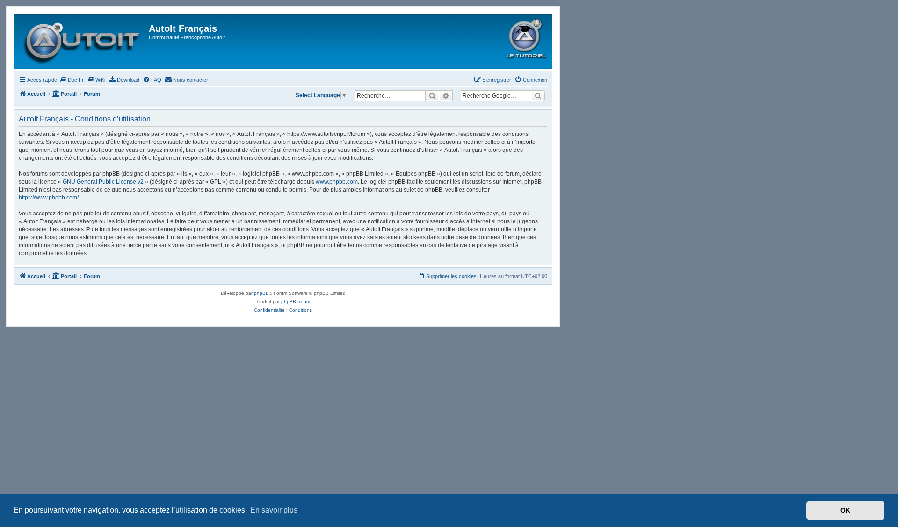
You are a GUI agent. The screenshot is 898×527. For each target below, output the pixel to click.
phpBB (261, 293)
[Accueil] (82, 41)
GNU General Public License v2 (103, 181)
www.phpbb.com (337, 181)
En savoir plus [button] (273, 510)
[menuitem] (71, 79)
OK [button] (845, 510)
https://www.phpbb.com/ (49, 197)
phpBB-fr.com (295, 301)
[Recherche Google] (538, 95)
